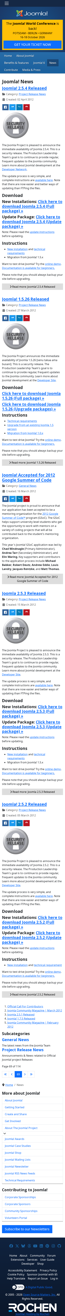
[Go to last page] (31, 1074)
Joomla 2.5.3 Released (24, 593)
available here (44, 180)
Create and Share (16, 1114)
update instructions (42, 232)
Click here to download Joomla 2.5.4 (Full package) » (32, 206)
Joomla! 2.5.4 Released (24, 88)
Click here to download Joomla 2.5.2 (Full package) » (32, 922)
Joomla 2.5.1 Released (20, 1014)
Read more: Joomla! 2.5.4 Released (33, 287)
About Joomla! (25, 56)
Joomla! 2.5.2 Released (24, 804)
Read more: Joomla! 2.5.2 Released (33, 994)
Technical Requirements (20, 1180)
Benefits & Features (16, 63)
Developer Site (46, 380)
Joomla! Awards (14, 1139)
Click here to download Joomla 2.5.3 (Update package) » (32, 726)
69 (18, 1074)
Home (8, 56)
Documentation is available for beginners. (28, 268)
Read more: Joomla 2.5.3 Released (33, 792)
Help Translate (16, 1278)
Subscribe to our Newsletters (27, 1229)
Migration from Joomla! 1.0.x (25, 433)
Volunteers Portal (16, 1218)
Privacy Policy (48, 1270)
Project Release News (32, 94)
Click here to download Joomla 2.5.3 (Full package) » (32, 711)
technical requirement (48, 965)
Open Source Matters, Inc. (39, 1294)
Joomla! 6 (39, 63)
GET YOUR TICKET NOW (32, 44)
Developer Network (14, 169)
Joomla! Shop (13, 1153)
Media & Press (31, 70)
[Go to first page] (5, 1074)
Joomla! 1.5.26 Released (25, 299)
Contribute (11, 70)
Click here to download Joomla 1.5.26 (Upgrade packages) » (31, 406)
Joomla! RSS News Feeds (20, 1173)
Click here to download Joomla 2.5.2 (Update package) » (32, 937)
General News (27, 486)
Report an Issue (38, 1278)
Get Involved (13, 1121)
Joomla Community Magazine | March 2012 (34, 1010)
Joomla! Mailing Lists (17, 1159)
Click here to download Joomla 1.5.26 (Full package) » (31, 396)
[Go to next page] (25, 1074)
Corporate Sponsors (17, 1204)
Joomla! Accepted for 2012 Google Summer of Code (28, 477)
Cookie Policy (16, 1274)
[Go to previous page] (12, 1074)
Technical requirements (22, 421)
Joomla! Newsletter (17, 1166)
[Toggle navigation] (6, 3)
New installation (17, 249)
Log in (54, 1278)
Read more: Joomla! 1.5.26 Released (33, 462)
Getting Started (14, 1107)
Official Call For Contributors (25, 1006)
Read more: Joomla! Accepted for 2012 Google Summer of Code (33, 579)
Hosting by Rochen (33, 1314)
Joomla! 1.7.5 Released (21, 1018)
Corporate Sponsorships (20, 1197)
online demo (53, 264)
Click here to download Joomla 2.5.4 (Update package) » (32, 221)
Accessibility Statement (22, 1270)
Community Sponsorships (21, 1211)
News (52, 63)
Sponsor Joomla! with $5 (42, 1274)
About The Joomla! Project (21, 1128)
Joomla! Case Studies (18, 1146)
